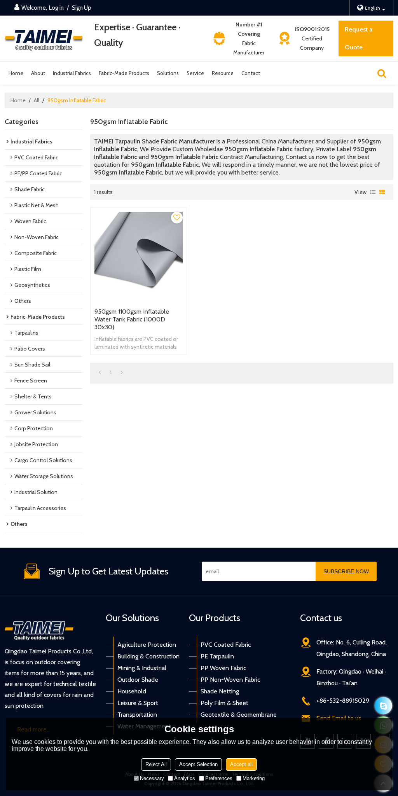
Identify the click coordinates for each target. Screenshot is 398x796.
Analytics (184, 778)
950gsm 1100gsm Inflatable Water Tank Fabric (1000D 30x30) (131, 319)
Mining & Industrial (141, 668)
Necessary (152, 778)
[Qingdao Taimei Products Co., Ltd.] (43, 39)
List (372, 192)
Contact (250, 73)
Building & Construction (148, 656)
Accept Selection (198, 764)
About (38, 73)
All (36, 100)
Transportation (137, 714)
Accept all (241, 764)
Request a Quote (358, 38)
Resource (223, 73)
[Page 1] (100, 372)
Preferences (218, 778)
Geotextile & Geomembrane (239, 714)
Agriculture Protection (146, 644)
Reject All (156, 764)
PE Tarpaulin (217, 656)
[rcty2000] (383, 705)
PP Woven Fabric (223, 668)
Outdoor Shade (137, 679)
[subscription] (346, 571)
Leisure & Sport (137, 703)
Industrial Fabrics (72, 73)
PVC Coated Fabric (226, 644)
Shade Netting (220, 691)
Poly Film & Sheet (224, 703)
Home (16, 73)
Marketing (254, 778)
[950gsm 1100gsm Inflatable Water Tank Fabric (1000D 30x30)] (138, 256)
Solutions (168, 73)
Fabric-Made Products (124, 73)
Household (131, 691)
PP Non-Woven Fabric (230, 679)
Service (195, 73)
